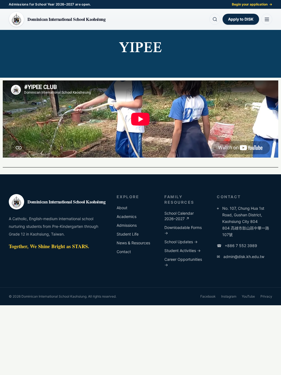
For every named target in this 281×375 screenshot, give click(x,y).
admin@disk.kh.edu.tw (240, 256)
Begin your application (252, 4)
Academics (126, 216)
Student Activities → (182, 250)
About (122, 207)
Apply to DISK (241, 19)
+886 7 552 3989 (237, 245)
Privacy (266, 296)
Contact (124, 251)
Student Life (128, 234)
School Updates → (181, 241)
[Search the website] (214, 19)
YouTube (248, 296)
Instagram (228, 296)
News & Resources (133, 242)
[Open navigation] (266, 19)
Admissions (127, 225)
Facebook (208, 296)
